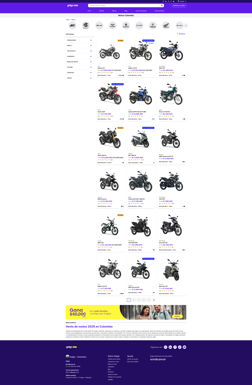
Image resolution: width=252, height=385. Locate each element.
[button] (181, 33)
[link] (163, 1)
